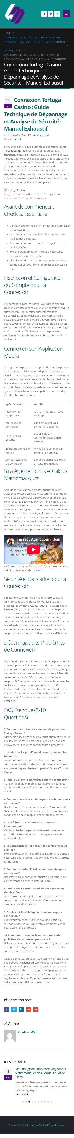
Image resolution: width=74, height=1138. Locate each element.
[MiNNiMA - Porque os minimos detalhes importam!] (15, 14)
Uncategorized (40, 134)
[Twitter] (50, 14)
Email (35, 1009)
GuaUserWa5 (18, 134)
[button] (22, 1102)
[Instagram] (57, 14)
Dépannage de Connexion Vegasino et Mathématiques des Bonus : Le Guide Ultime (40, 1073)
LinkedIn (21, 1009)
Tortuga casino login (16, 150)
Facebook (6, 1009)
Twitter (14, 1009)
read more (21, 1094)
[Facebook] (44, 14)
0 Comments (15, 138)
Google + (28, 1009)
